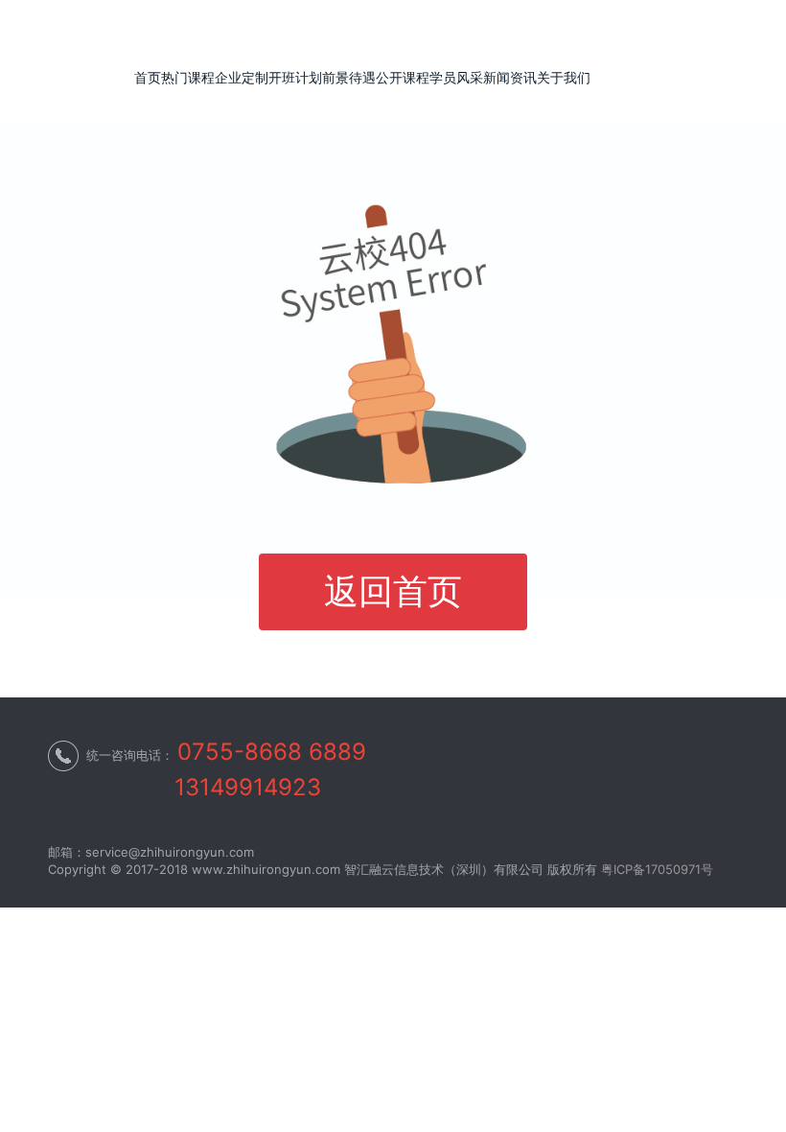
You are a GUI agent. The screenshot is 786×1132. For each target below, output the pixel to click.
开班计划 (295, 77)
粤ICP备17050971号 (657, 869)
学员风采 (456, 77)
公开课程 (402, 77)
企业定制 (241, 77)
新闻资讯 (510, 77)
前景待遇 (349, 77)
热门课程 (188, 77)
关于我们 (563, 77)
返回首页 (393, 591)
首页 (147, 77)
